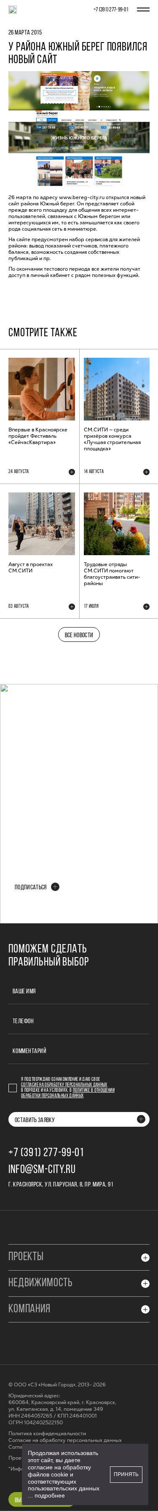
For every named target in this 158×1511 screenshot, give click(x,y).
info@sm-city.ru (42, 1170)
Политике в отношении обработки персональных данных (68, 1093)
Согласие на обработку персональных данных (64, 1085)
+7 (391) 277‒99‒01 (111, 10)
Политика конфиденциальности (47, 1434)
